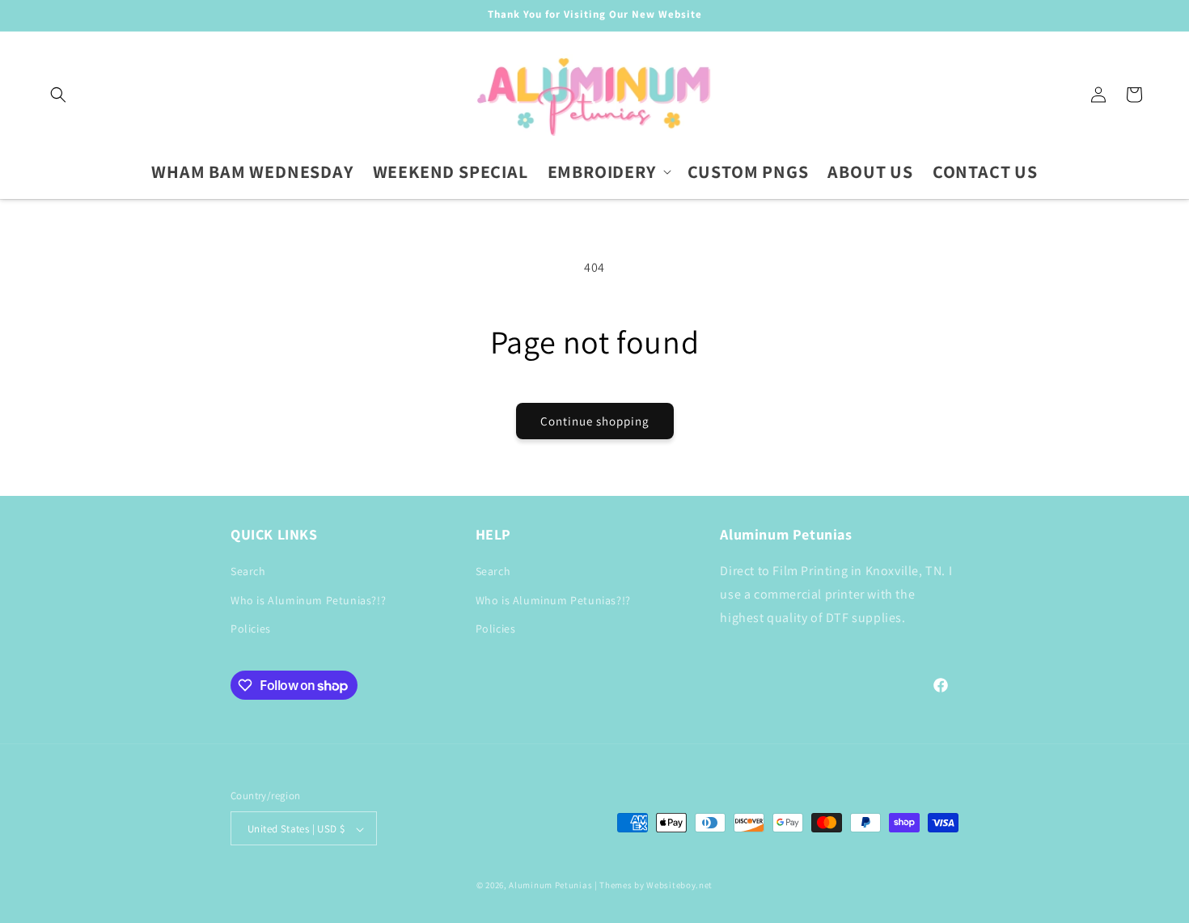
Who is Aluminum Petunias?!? (308, 600)
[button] (58, 94)
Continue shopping (595, 421)
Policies (251, 628)
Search (248, 572)
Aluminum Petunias (550, 885)
